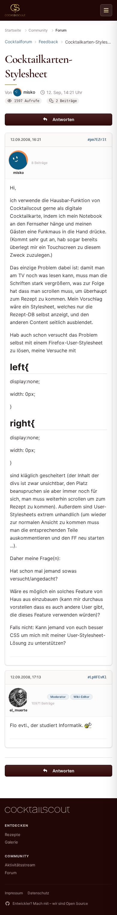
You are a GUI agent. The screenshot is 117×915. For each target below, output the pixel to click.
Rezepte (12, 834)
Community (38, 30)
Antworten (63, 119)
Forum (10, 872)
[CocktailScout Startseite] (15, 10)
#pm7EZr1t (97, 140)
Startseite (13, 30)
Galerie (11, 842)
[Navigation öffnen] (106, 10)
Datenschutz (38, 893)
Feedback (48, 41)
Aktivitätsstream (20, 864)
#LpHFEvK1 (97, 677)
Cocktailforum (18, 41)
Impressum (14, 893)
